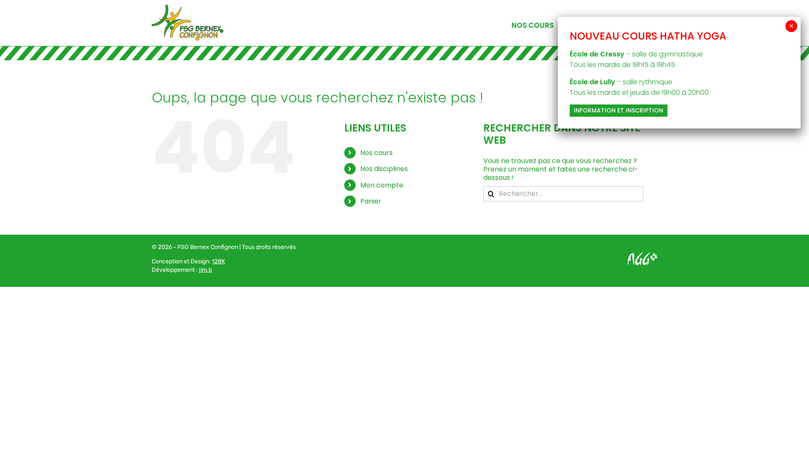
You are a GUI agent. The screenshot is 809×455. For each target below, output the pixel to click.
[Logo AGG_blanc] (642, 255)
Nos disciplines (384, 169)
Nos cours (376, 153)
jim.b (205, 269)
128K (218, 261)
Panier (370, 201)
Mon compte (381, 185)
